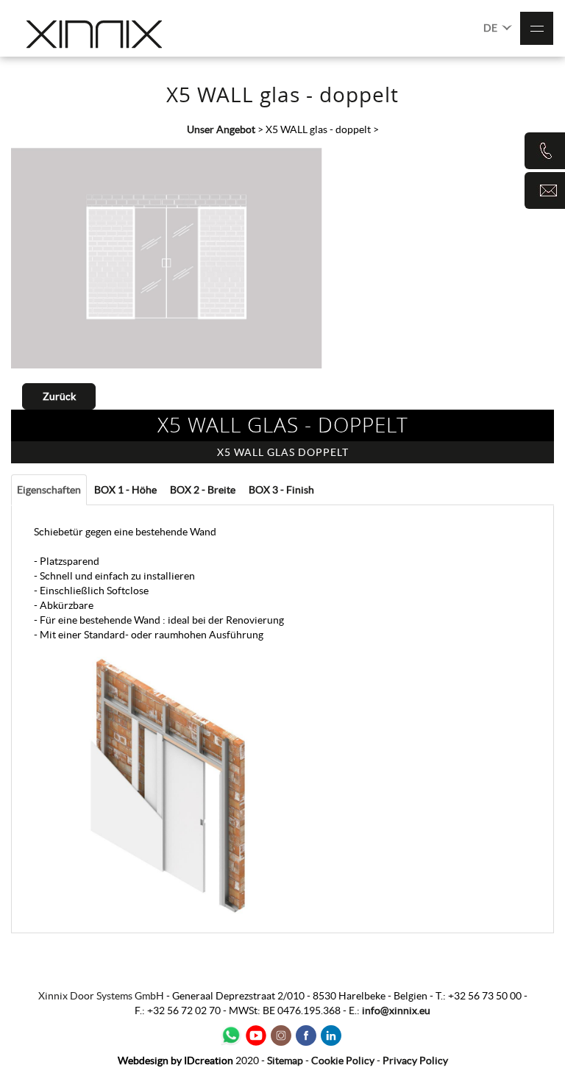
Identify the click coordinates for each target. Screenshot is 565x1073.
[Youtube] (256, 1035)
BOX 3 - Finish (281, 490)
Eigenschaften (49, 490)
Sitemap (285, 1060)
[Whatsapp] (231, 1035)
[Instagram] (281, 1035)
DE (491, 28)
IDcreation (175, 1060)
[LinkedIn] (331, 1035)
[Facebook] (306, 1035)
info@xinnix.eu (396, 1010)
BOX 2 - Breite (202, 490)
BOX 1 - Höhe (125, 490)
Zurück (59, 396)
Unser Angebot (221, 129)
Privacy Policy (415, 1060)
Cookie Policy (342, 1060)
